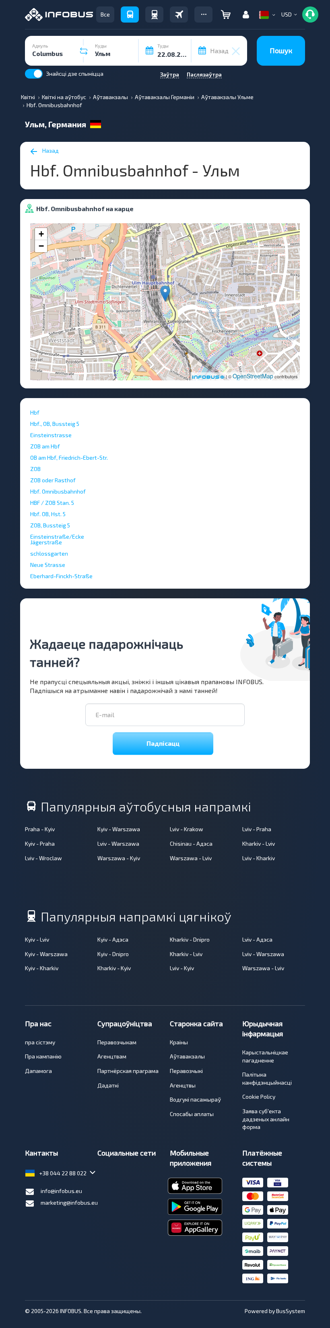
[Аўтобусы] (130, 14)
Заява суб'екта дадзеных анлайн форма (265, 1119)
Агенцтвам (111, 1056)
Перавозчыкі (186, 1070)
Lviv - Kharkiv (258, 858)
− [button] (41, 246)
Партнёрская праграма (128, 1070)
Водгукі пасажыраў (195, 1099)
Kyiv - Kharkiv (41, 968)
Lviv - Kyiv (182, 968)
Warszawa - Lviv (191, 858)
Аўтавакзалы (187, 1056)
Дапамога (38, 1070)
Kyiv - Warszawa (118, 829)
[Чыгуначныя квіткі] (154, 14)
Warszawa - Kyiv (118, 858)
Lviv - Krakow (186, 829)
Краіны (179, 1042)
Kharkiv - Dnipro (190, 939)
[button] (203, 14)
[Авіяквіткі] (179, 14)
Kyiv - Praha (40, 843)
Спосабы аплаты (192, 1113)
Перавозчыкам (116, 1042)
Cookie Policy (258, 1096)
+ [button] (41, 234)
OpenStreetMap (253, 376)
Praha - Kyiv (40, 829)
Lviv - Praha (256, 829)
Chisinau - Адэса (191, 843)
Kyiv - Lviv (37, 939)
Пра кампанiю (43, 1056)
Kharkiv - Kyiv (114, 968)
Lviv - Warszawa (118, 843)
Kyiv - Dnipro (113, 953)
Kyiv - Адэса (112, 939)
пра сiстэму (40, 1042)
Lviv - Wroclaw (43, 858)
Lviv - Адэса (257, 939)
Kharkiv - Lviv (258, 843)
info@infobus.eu (61, 1190)
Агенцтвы (183, 1085)
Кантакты (41, 1152)
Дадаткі (108, 1085)
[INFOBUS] (59, 14)
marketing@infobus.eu (69, 1202)
